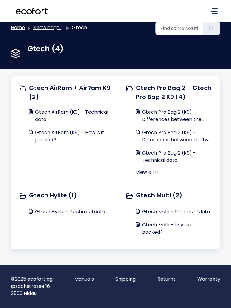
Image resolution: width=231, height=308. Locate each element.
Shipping (126, 279)
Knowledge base (52, 27)
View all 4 (147, 172)
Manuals (84, 279)
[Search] (211, 28)
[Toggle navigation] (214, 11)
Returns (166, 279)
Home (18, 27)
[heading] (65, 92)
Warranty (208, 279)
